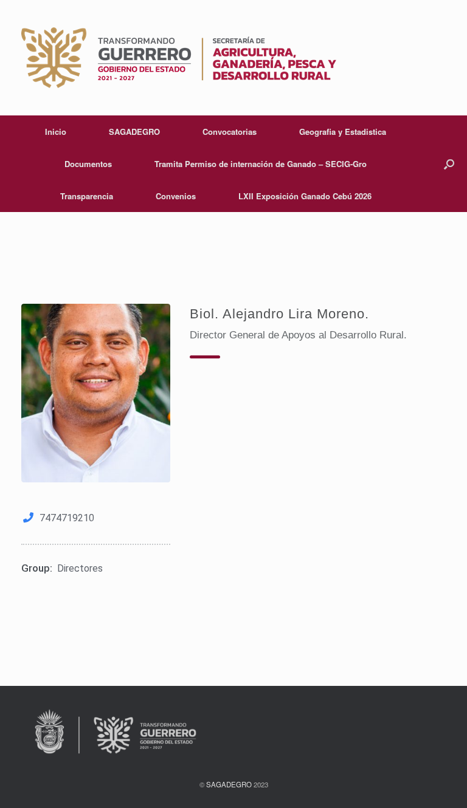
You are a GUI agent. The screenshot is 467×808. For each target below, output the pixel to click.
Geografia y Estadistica (342, 131)
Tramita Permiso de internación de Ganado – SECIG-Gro (260, 163)
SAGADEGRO (134, 131)
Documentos (88, 163)
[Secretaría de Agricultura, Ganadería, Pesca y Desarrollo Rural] (178, 57)
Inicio (55, 131)
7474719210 (67, 518)
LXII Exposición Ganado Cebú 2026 (305, 196)
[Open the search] (449, 163)
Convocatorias (229, 131)
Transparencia (86, 196)
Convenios (176, 196)
